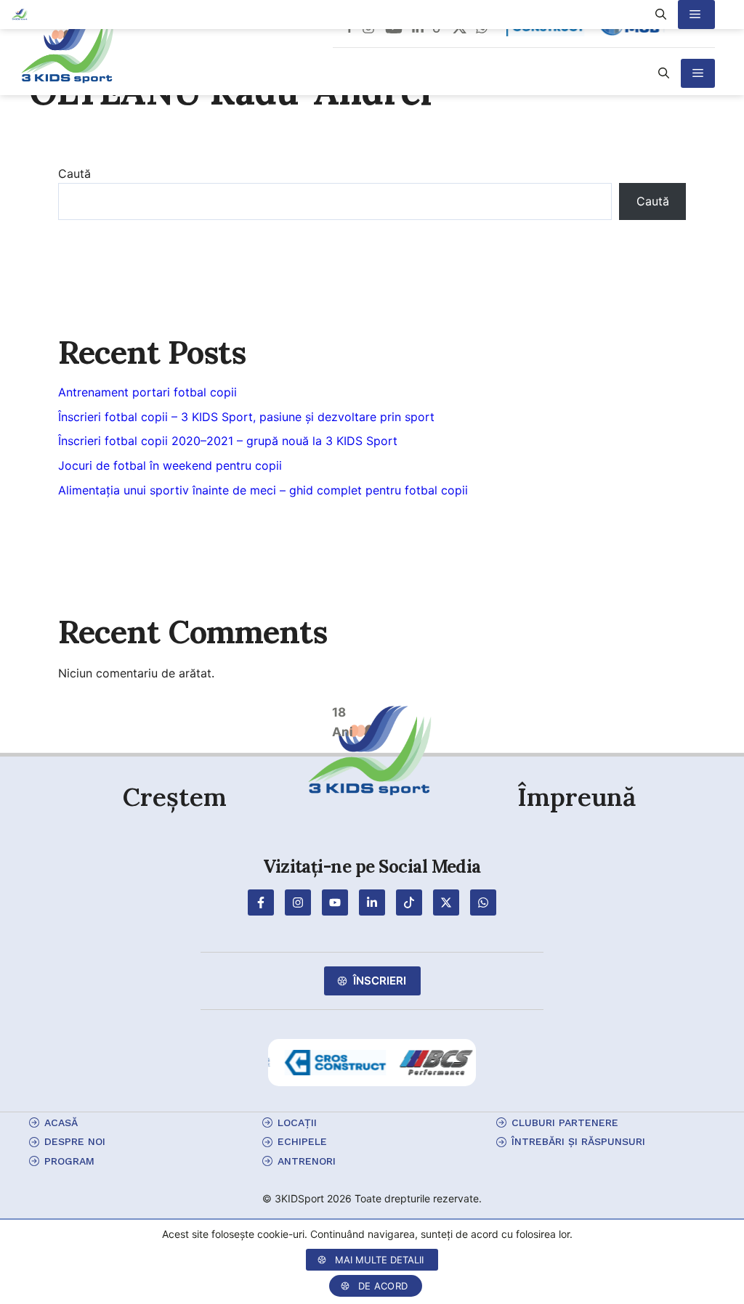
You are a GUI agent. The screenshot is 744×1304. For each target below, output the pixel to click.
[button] (664, 73)
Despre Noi (74, 1141)
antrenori (307, 1161)
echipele (302, 1141)
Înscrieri (379, 980)
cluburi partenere (565, 1122)
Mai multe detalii (379, 1260)
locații (297, 1122)
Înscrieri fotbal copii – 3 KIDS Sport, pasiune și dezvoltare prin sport (246, 416)
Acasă (61, 1122)
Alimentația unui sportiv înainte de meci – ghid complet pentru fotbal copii (263, 490)
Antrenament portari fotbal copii (147, 392)
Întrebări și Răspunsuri (578, 1141)
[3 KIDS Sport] (20, 14)
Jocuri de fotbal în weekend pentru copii (170, 465)
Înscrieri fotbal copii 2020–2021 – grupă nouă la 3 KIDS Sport (227, 440)
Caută (74, 173)
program (69, 1161)
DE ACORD (383, 1286)
